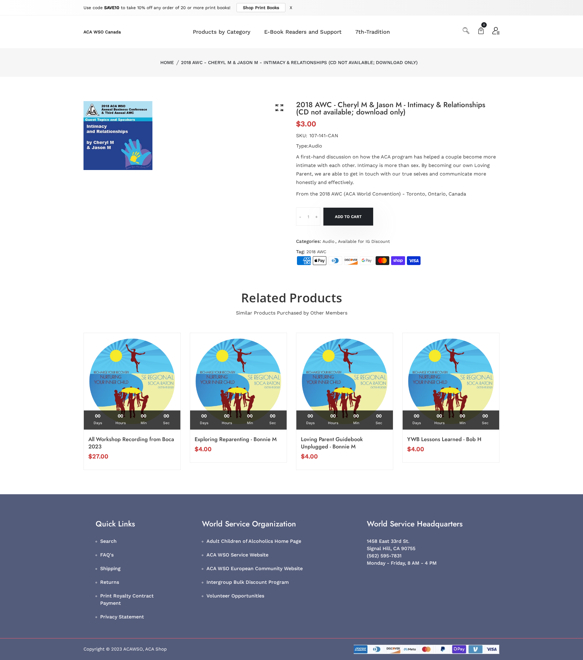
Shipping (110, 568)
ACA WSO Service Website (237, 555)
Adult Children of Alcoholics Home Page (253, 541)
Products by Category (222, 32)
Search (108, 541)
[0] (481, 31)
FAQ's (107, 555)
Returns (109, 582)
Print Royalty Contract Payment (127, 599)
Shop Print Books (261, 7)
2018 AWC (316, 251)
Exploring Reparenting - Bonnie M (236, 439)
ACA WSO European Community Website (254, 568)
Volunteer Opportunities (235, 596)
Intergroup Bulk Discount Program (247, 582)
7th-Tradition (372, 32)
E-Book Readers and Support (303, 32)
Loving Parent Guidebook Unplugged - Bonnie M (332, 443)
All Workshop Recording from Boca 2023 (131, 443)
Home (167, 62)
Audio (328, 241)
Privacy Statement (122, 617)
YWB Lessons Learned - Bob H (444, 439)
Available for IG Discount (364, 241)
